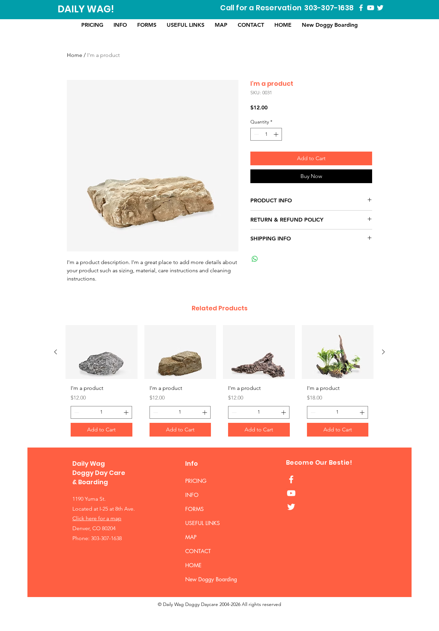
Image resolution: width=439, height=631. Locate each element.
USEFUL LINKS (202, 523)
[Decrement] (255, 134)
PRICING (195, 481)
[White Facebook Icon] (361, 7)
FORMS (194, 509)
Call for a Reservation (260, 8)
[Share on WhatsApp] (255, 259)
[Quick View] (102, 352)
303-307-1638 (329, 8)
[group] (219, 383)
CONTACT (198, 551)
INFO (192, 495)
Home (74, 55)
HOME (193, 565)
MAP (191, 537)
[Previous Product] (55, 352)
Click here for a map (96, 518)
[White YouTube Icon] (370, 7)
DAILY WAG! (86, 9)
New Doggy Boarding (204, 579)
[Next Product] (383, 352)
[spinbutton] (266, 134)
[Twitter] (380, 7)
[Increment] (276, 134)
